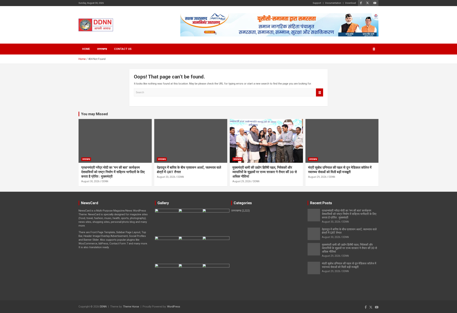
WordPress (173, 306)
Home (86, 49)
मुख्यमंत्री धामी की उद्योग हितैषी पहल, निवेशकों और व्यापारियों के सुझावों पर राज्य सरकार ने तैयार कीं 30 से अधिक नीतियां (264, 171)
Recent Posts (321, 203)
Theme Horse (131, 306)
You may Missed (94, 114)
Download (350, 3)
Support (317, 3)
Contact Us (123, 49)
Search (319, 92)
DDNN (105, 181)
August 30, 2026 (90, 181)
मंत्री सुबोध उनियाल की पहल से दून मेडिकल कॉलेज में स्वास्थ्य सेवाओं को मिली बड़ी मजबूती (339, 169)
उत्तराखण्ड (102, 49)
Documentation (333, 3)
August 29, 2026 (241, 181)
